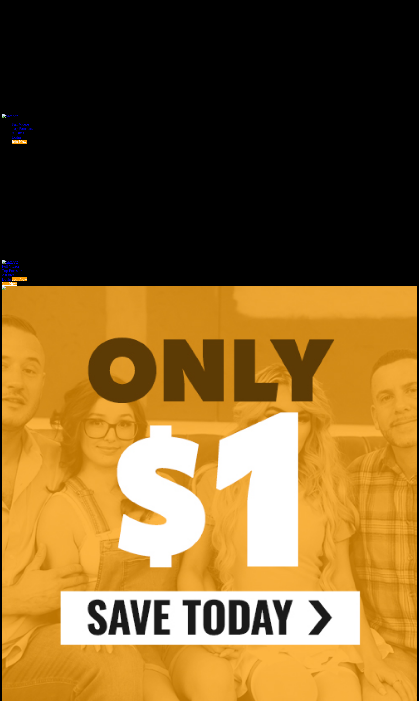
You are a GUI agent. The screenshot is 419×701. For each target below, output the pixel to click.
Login (16, 137)
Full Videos (20, 124)
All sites (18, 133)
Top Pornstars (22, 129)
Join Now (19, 142)
